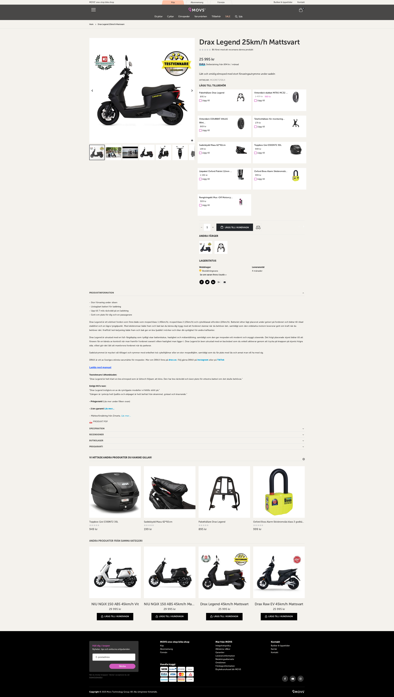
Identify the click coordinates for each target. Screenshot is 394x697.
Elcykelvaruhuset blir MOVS (228, 669)
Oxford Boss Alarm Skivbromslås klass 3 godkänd (279, 521)
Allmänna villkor (222, 649)
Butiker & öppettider (283, 2)
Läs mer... (109, 408)
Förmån (163, 652)
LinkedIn (213, 282)
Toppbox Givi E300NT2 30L (267, 145)
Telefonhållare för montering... (269, 119)
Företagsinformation (225, 666)
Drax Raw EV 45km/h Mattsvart (279, 604)
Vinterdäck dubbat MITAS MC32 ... (271, 92)
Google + (218, 282)
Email (224, 282)
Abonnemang (166, 649)
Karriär (274, 649)
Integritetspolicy (96, 677)
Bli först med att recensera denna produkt (232, 49)
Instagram (301, 679)
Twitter (207, 282)
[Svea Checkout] (202, 64)
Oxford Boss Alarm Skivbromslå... (270, 171)
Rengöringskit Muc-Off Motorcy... (216, 197)
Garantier (219, 652)
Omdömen (220, 662)
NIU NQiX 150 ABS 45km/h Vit (115, 604)
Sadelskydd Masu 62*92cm (212, 145)
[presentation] (303, 226)
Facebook (201, 282)
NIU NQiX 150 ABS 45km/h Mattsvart (169, 604)
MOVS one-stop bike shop (101, 2)
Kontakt (301, 2)
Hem (91, 24)
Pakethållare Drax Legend (211, 92)
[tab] (255, 64)
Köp (162, 645)
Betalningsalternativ (224, 659)
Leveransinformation (225, 656)
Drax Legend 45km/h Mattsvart (224, 604)
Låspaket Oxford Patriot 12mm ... (215, 171)
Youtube (293, 679)
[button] (192, 140)
